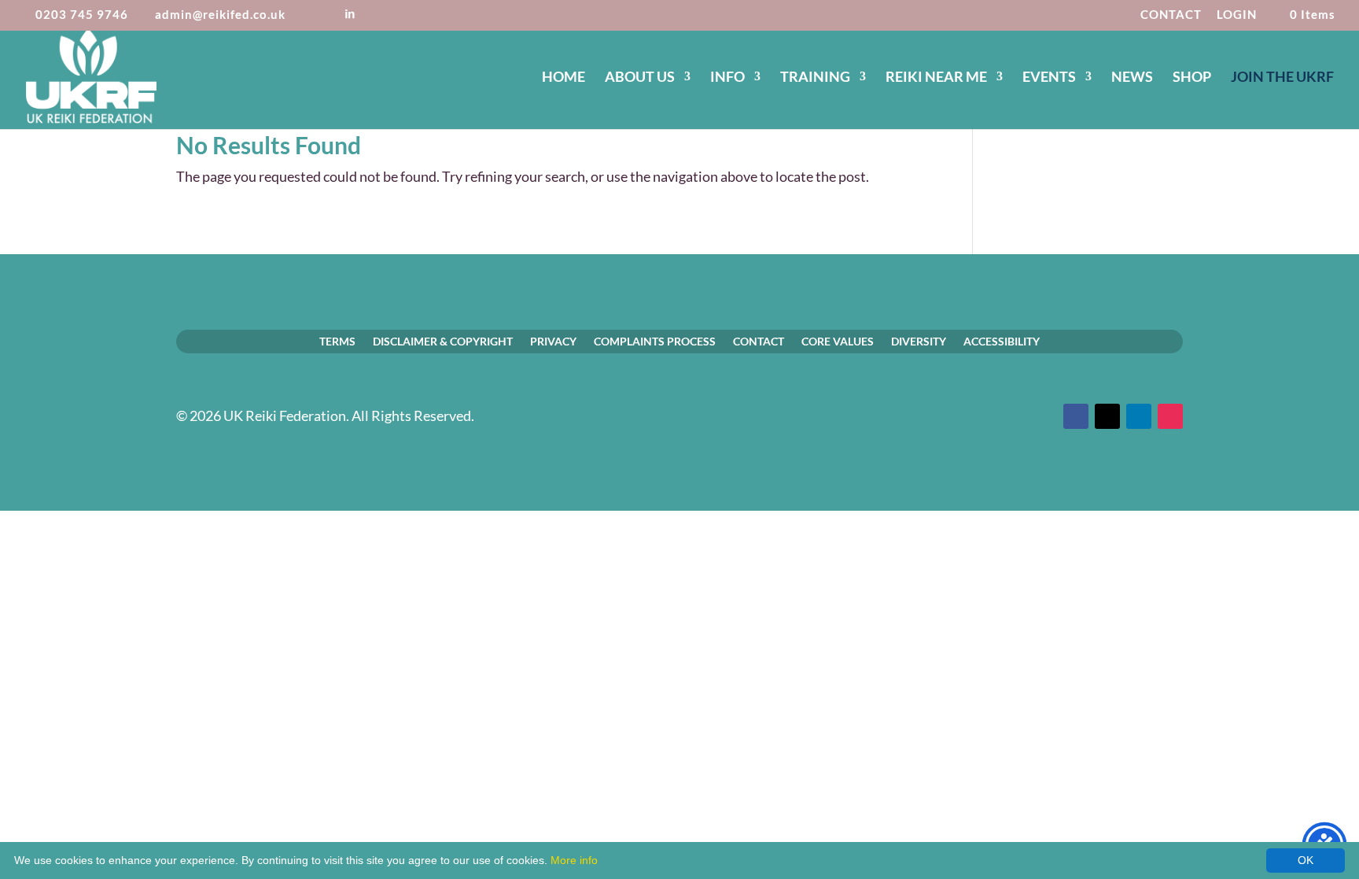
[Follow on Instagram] (1170, 416)
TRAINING (815, 78)
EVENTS (1049, 78)
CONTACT (1171, 15)
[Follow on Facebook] (1075, 416)
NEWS (1132, 78)
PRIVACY (553, 340)
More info (574, 860)
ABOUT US (640, 78)
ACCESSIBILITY (1001, 340)
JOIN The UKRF (1282, 78)
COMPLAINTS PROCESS (655, 340)
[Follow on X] (1107, 416)
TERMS (337, 340)
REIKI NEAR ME (936, 78)
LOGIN (1237, 15)
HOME (563, 78)
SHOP (1192, 78)
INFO (727, 78)
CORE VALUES (837, 340)
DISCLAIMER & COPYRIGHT (443, 340)
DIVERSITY (918, 340)
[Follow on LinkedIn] (1138, 416)
